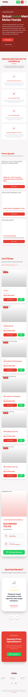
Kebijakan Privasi (3, 678)
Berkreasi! (14, 692)
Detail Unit (10, 299)
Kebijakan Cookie (22, 678)
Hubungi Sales (14, 654)
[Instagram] (12, 683)
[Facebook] (16, 683)
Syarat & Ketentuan (12, 678)
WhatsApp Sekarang (14, 552)
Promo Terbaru (8, 44)
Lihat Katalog (8, 39)
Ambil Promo (14, 186)
